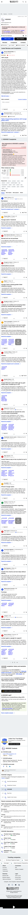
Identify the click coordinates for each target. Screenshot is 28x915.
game (18, 186)
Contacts (23, 42)
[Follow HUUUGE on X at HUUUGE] (6, 766)
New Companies (12, 881)
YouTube (16, 885)
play (21, 184)
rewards (8, 186)
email (14, 184)
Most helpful (8, 192)
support (18, 184)
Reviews (4, 42)
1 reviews (22, 30)
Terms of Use (18, 875)
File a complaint (20, 38)
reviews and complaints (7, 708)
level (6, 188)
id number (13, 186)
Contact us (5, 869)
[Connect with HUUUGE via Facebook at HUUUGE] (3, 766)
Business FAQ (5, 875)
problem (22, 186)
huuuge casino (4, 184)
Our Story (5, 867)
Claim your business (7, 879)
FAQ (16, 867)
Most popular (16, 192)
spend (3, 188)
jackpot (10, 184)
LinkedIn (19, 885)
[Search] (12, 178)
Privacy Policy (18, 877)
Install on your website (14, 744)
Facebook (9, 885)
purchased (4, 186)
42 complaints (7, 31)
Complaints (14, 42)
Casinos (3, 778)
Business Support (6, 877)
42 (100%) (10, 152)
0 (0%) (9, 151)
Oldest (21, 192)
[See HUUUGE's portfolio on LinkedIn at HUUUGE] (9, 766)
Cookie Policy (18, 879)
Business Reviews (20, 881)
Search (23, 2)
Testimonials (5, 871)
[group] (4, 45)
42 (7, 149)
